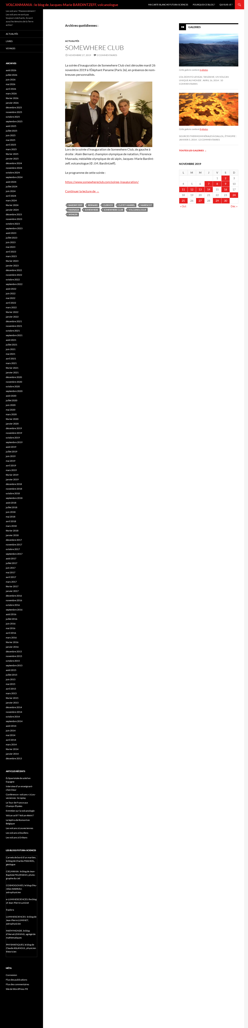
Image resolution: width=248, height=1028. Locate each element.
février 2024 (12, 205)
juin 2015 (11, 679)
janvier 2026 (12, 102)
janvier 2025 (12, 158)
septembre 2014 (14, 721)
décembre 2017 (14, 539)
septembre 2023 (14, 228)
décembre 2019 (14, 428)
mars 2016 (11, 637)
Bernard (93, 205)
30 (225, 200)
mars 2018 (11, 525)
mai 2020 (10, 409)
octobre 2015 (13, 660)
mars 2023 (11, 256)
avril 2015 (11, 688)
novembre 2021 (14, 326)
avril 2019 (11, 465)
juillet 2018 (11, 507)
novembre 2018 (14, 488)
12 (191, 189)
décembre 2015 (14, 651)
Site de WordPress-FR (17, 989)
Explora (10, 909)
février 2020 (12, 419)
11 (183, 189)
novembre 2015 (14, 656)
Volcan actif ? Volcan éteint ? (20, 815)
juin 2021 (11, 349)
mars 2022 (11, 307)
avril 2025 (11, 144)
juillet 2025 (11, 130)
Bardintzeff (75, 205)
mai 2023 (10, 246)
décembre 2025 (14, 107)
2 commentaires (107, 55)
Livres (9, 41)
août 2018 (11, 502)
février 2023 (12, 260)
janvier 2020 (12, 423)
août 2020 (11, 395)
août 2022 (11, 288)
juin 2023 (11, 242)
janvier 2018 (12, 535)
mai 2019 (10, 460)
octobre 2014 (13, 716)
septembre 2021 (14, 335)
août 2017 (11, 558)
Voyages (10, 48)
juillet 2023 (11, 237)
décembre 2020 (14, 377)
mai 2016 (10, 628)
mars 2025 (11, 149)
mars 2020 (11, 414)
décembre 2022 (14, 270)
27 (200, 200)
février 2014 (12, 749)
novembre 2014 (14, 711)
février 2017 (12, 586)
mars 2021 (11, 363)
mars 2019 (11, 470)
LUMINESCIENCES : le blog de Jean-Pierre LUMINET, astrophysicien (21, 920)
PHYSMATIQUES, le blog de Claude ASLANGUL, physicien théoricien (21, 948)
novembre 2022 (14, 274)
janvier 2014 (12, 753)
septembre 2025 (14, 121)
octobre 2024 (13, 172)
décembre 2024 (14, 163)
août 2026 (11, 70)
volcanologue (137, 209)
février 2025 (12, 153)
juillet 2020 (11, 400)
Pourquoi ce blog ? (204, 4)
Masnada (73, 209)
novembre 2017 (14, 544)
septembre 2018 (14, 498)
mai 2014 (10, 735)
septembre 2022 (14, 284)
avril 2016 (11, 632)
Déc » (234, 206)
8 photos (204, 129)
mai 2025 (10, 140)
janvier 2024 (12, 209)
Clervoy (108, 205)
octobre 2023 (13, 223)
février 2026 (12, 98)
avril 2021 (11, 358)
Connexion (11, 975)
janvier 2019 (12, 479)
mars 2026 (11, 93)
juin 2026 (11, 79)
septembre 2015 (14, 665)
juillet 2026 (11, 74)
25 (183, 200)
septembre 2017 (14, 553)
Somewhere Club (94, 48)
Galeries (194, 27)
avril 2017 (11, 577)
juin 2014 (11, 730)
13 (200, 189)
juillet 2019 (11, 451)
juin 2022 (11, 293)
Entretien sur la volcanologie (20, 810)
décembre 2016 (14, 595)
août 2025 (11, 126)
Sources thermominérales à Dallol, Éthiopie (207, 136)
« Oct (183, 206)
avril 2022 (11, 302)
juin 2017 (11, 567)
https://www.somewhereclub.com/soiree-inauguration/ (102, 182)
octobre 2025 (13, 116)
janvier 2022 (12, 316)
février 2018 (12, 530)
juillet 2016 (11, 618)
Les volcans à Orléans (16, 837)
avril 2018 (11, 521)
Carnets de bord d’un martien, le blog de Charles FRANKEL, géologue (21, 861)
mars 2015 (11, 693)
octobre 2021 (13, 330)
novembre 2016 (14, 600)
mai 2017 (10, 572)
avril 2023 (11, 251)
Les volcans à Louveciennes (19, 828)
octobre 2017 (13, 549)
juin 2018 (11, 512)
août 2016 (11, 614)
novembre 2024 (14, 167)
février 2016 (12, 642)
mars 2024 (11, 200)
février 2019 (12, 474)
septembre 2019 (14, 442)
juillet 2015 (11, 674)
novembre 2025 (14, 112)
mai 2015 (10, 684)
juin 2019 (11, 456)
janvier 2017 (12, 591)
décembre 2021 (14, 321)
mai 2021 (10, 353)
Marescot (146, 205)
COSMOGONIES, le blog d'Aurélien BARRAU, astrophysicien (21, 889)
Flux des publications (16, 979)
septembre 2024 (14, 177)
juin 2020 (11, 405)
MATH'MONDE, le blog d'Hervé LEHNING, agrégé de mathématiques (20, 934)
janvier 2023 (12, 265)
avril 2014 (11, 739)
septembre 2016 (14, 609)
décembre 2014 (14, 707)
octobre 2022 (13, 279)
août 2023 (11, 233)
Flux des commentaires (17, 984)
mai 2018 (10, 516)
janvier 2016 (12, 646)
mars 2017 (11, 581)
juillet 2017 (11, 563)
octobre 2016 (13, 605)
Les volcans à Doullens (17, 832)
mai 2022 (10, 298)
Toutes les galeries (193, 150)
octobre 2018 (13, 493)
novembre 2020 (14, 381)
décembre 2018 (14, 484)
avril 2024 (11, 195)
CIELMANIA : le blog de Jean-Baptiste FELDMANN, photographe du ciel (20, 875)
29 (217, 200)
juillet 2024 (11, 186)
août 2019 (11, 446)
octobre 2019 (13, 437)
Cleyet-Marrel (126, 205)
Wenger (73, 214)
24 (234, 195)
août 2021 (11, 339)
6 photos (204, 69)
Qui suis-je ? (226, 4)
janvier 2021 (12, 372)
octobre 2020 (13, 386)
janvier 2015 (12, 702)
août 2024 (11, 181)
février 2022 (12, 312)
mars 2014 (11, 744)
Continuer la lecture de (82, 191)
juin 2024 (11, 191)
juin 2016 (11, 623)
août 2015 (11, 670)
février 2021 (12, 367)
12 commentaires (209, 139)
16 (225, 189)
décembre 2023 (14, 214)
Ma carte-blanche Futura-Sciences (168, 4)
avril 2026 (11, 88)
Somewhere (91, 209)
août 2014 (11, 725)
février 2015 (12, 698)
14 (208, 189)
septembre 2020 (14, 391)
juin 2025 (11, 135)
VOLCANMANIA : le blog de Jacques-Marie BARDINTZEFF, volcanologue (62, 5)
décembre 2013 (14, 758)
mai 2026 (10, 84)
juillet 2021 (11, 344)
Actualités (72, 41)
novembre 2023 (14, 219)
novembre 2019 (14, 432)
